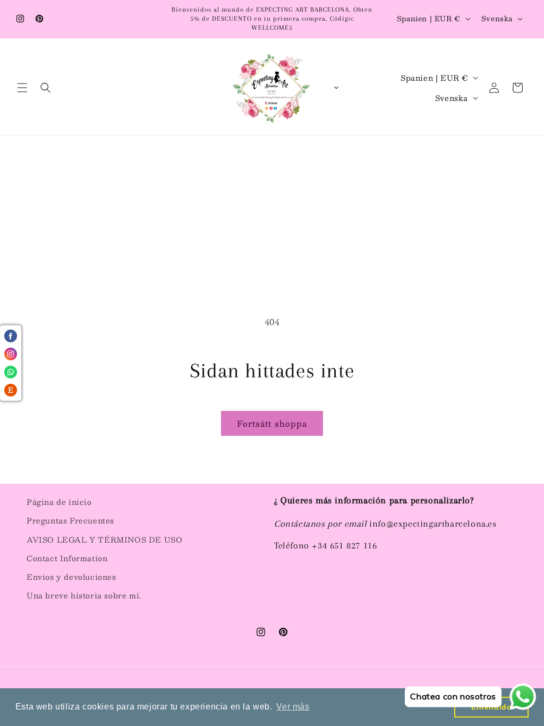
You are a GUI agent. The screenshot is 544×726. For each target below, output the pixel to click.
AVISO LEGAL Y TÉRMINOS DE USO (104, 539)
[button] (22, 87)
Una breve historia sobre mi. (84, 595)
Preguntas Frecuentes (70, 520)
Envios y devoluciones (71, 576)
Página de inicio (59, 501)
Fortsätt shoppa (272, 423)
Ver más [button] (292, 706)
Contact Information (67, 558)
